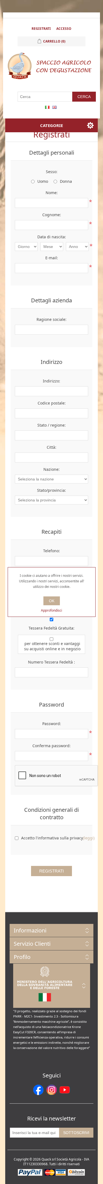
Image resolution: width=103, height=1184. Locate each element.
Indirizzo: (51, 381)
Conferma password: (51, 745)
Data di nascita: (51, 236)
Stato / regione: (51, 425)
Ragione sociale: (51, 319)
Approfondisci (51, 610)
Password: (51, 723)
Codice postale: (52, 403)
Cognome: (51, 214)
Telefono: (51, 550)
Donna (66, 181)
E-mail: (51, 257)
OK (51, 601)
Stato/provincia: (51, 490)
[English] (54, 107)
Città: (51, 447)
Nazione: (51, 469)
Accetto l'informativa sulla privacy (52, 838)
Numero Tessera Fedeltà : (51, 662)
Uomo (42, 181)
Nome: (52, 192)
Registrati (41, 28)
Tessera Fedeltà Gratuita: (51, 628)
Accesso (63, 28)
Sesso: (51, 171)
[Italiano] (47, 107)
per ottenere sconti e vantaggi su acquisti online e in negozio (52, 646)
